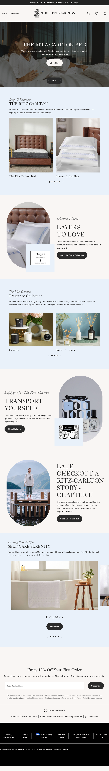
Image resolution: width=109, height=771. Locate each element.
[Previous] (49, 80)
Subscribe (95, 686)
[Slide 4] (57, 182)
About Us (15, 716)
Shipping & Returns (73, 716)
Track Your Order (29, 716)
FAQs (42, 716)
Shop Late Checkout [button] (69, 519)
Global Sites (92, 716)
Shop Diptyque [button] (14, 429)
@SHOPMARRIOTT (56, 710)
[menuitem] (6, 13)
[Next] (60, 80)
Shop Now (56, 63)
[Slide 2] (55, 80)
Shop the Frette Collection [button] (72, 255)
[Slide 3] (54, 182)
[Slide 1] (53, 80)
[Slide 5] (59, 182)
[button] (105, 13)
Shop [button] (4, 13)
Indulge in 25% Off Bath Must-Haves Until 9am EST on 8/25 (54, 3)
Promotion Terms (55, 716)
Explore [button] (15, 13)
